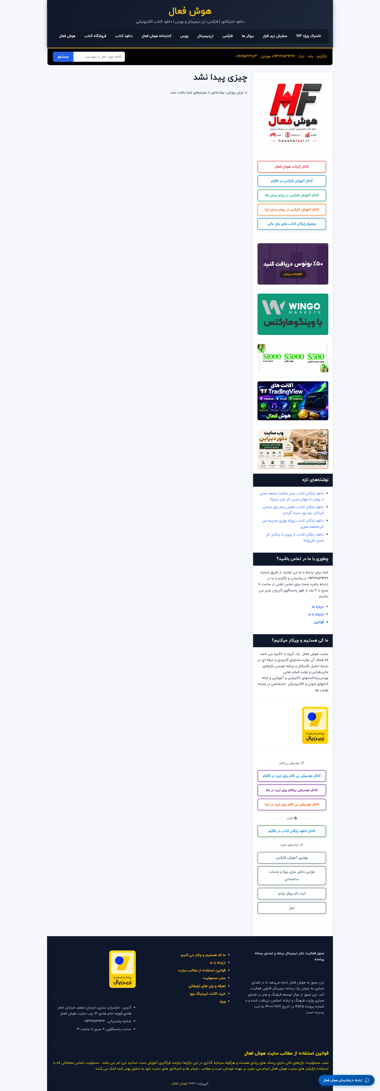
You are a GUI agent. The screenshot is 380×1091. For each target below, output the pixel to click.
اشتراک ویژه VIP (308, 36)
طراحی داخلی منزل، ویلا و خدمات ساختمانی (292, 876)
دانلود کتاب (124, 36)
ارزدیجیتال (205, 36)
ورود (222, 1001)
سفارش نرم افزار (275, 36)
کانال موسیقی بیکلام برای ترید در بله (292, 790)
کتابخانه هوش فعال (156, 36)
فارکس (228, 36)
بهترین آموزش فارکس (292, 857)
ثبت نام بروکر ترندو (291, 893)
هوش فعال (190, 11)
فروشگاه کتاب (95, 36)
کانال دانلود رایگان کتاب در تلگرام (292, 831)
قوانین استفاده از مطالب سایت (202, 970)
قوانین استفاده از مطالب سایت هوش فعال (286, 1053)
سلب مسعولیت (214, 978)
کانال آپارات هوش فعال (292, 166)
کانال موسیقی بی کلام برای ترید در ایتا (292, 804)
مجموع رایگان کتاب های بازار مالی (292, 224)
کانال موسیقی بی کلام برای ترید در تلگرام (292, 776)
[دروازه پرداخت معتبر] (315, 743)
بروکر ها (248, 36)
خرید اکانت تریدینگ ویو (208, 993)
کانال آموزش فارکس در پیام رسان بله (292, 195)
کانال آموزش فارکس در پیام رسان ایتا (292, 209)
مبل (291, 908)
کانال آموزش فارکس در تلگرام (292, 181)
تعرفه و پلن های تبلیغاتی (207, 986)
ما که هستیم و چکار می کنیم (203, 955)
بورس (184, 36)
